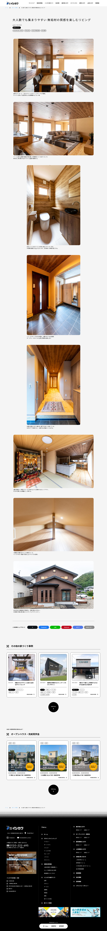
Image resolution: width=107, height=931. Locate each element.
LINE (55, 627)
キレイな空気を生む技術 (50, 870)
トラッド (46, 847)
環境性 (45, 892)
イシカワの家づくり (49, 3)
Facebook (44, 627)
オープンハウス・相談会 (83, 834)
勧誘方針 (10, 888)
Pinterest (66, 627)
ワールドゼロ (47, 851)
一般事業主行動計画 (13, 883)
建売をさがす (82, 3)
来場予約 (53, 926)
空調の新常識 (39, 3)
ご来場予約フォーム (81, 860)
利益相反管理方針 (12, 891)
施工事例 (57, 3)
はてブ (78, 627)
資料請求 (61, 926)
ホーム (6, 7)
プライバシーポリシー (82, 886)
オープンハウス (74, 3)
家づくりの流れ (48, 899)
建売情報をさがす (81, 841)
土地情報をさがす (81, 849)
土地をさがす (90, 3)
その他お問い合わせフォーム (83, 866)
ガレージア (47, 854)
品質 (45, 880)
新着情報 (97, 3)
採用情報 (78, 881)
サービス (46, 886)
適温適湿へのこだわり (49, 873)
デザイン (46, 883)
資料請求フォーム (80, 863)
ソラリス (46, 857)
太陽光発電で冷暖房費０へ (50, 867)
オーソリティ (47, 844)
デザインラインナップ (50, 838)
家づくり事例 (15, 7)
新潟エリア (79, 830)
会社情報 (78, 877)
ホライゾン (47, 860)
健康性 (45, 889)
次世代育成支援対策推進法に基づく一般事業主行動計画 (20, 886)
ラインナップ (31, 3)
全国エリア (86, 830)
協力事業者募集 (80, 869)
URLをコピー (89, 627)
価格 (45, 896)
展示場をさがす (65, 3)
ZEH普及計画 (11, 881)
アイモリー (47, 841)
